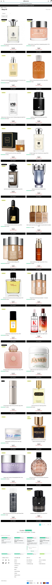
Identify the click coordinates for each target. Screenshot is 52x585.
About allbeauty (29, 560)
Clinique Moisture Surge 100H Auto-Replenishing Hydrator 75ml (39, 44)
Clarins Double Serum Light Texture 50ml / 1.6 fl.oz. (39, 261)
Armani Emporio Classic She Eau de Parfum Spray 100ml (13, 405)
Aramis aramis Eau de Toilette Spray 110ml (39, 405)
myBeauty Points (17, 563)
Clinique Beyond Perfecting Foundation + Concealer (39, 297)
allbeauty (5, 580)
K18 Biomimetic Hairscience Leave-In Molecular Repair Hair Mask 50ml (13, 117)
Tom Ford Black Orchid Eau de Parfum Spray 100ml (13, 224)
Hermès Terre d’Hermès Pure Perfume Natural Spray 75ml (13, 297)
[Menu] (1, 1)
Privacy (40, 561)
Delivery (15, 560)
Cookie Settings (17, 571)
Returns (15, 561)
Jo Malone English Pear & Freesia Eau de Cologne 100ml (38, 153)
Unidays (15, 573)
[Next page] (50, 525)
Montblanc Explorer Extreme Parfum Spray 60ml (38, 513)
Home (2, 7)
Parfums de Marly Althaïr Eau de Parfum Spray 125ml (39, 80)
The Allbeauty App (30, 563)
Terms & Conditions (42, 560)
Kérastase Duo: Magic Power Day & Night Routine (38, 333)
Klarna (15, 569)
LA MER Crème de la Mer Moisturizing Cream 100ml (38, 369)
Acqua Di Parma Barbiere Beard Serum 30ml (13, 333)
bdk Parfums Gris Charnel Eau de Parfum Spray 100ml (13, 189)
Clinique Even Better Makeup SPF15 (13, 261)
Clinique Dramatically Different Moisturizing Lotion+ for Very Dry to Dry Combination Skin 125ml (13, 81)
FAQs (15, 576)
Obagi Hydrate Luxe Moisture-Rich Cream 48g (13, 441)
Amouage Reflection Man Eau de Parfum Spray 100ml (13, 44)
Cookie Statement (42, 563)
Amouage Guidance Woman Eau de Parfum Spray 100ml (13, 369)
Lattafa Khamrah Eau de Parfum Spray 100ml (13, 153)
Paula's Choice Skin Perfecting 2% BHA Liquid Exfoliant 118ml (13, 513)
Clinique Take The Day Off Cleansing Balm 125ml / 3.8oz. (13, 477)
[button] (3, 1)
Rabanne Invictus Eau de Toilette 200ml (39, 189)
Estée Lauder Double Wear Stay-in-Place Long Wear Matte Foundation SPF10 (39, 225)
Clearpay (15, 567)
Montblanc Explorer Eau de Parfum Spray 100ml (39, 117)
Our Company (29, 561)
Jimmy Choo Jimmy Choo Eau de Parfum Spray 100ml (38, 477)
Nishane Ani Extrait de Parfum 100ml (39, 441)
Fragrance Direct (17, 575)
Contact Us (16, 565)
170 (48, 524)
